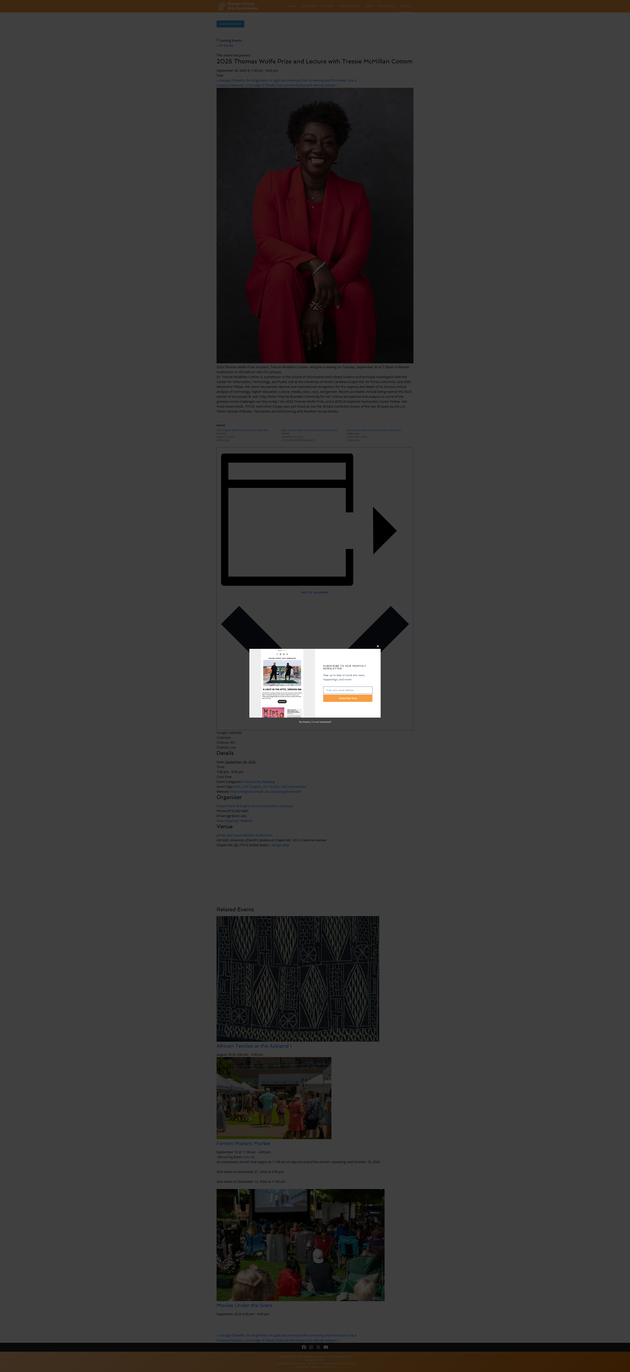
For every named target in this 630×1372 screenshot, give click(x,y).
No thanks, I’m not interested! (315, 722)
